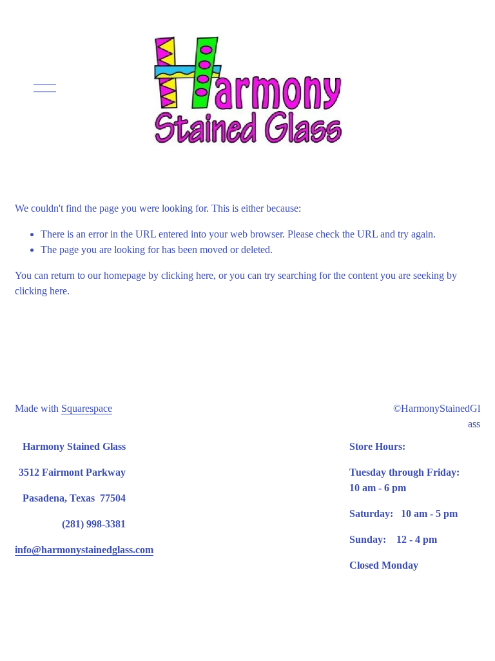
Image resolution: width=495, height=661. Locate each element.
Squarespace (86, 408)
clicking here (187, 275)
